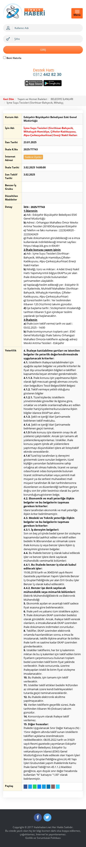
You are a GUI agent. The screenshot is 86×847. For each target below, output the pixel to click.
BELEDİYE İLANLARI (62, 99)
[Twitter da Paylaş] (30, 787)
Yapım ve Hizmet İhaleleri (32, 99)
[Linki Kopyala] (57, 787)
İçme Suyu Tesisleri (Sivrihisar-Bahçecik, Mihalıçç (35, 102)
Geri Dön (8, 99)
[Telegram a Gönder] (44, 787)
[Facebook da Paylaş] (25, 787)
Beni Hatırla (13, 58)
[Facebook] (38, 817)
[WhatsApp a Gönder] (35, 787)
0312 (47, 72)
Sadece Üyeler (33, 157)
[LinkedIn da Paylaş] (48, 787)
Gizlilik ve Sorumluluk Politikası (43, 838)
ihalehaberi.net (42, 827)
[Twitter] (47, 817)
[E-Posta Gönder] (53, 787)
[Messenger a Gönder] (39, 787)
